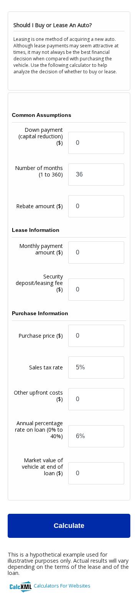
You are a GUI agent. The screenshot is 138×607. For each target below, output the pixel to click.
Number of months (39, 171)
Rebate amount (39, 206)
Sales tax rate (46, 367)
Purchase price (40, 335)
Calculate (69, 525)
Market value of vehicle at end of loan (42, 466)
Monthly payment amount (41, 249)
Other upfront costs (38, 396)
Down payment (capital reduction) (40, 136)
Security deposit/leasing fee (39, 283)
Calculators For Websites (62, 585)
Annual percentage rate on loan (39, 429)
